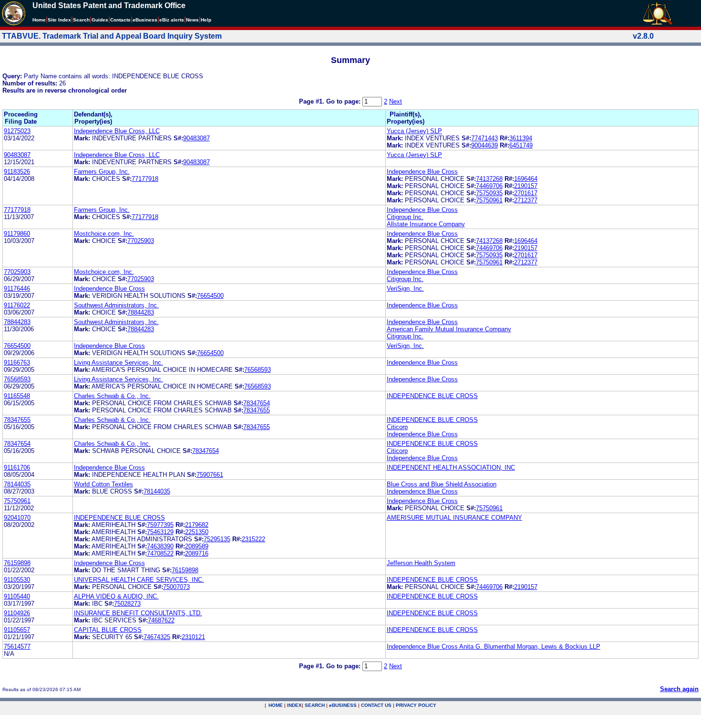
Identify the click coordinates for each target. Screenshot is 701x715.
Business (145, 19)
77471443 (484, 138)
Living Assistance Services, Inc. (118, 362)
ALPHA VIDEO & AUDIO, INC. (116, 596)
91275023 (17, 131)
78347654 (256, 403)
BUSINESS (343, 705)
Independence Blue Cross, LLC (117, 131)
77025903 (140, 240)
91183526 (17, 171)
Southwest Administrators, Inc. (116, 305)
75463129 (160, 532)
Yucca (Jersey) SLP (414, 131)
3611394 (520, 138)
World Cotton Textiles (103, 484)
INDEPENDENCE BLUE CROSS (432, 396)
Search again (679, 689)
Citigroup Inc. (405, 217)
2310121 (193, 637)
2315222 (253, 539)
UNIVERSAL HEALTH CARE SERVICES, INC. (139, 579)
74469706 (489, 185)
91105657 (17, 629)
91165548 (17, 396)
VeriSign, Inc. (405, 288)
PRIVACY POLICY (416, 705)
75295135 (217, 539)
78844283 (140, 312)
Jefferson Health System (421, 563)
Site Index (59, 19)
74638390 (160, 546)
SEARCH (315, 705)
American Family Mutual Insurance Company (449, 329)
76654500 (210, 295)
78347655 (256, 410)
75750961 (489, 200)
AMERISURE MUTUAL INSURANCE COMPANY (454, 517)
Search (81, 19)
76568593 (257, 369)
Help (206, 19)
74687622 (161, 620)
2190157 (525, 185)
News (192, 19)
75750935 (489, 193)
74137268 (489, 178)
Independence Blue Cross (422, 171)
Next (395, 101)
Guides (100, 19)
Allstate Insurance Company (426, 224)
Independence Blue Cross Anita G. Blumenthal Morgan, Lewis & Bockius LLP (493, 646)
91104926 (17, 613)
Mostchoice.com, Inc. (104, 233)
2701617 (525, 193)
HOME (275, 705)
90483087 (196, 138)
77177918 (145, 178)
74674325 (157, 637)
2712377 (525, 200)
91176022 (17, 305)
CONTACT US (376, 705)
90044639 (484, 145)
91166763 (17, 362)
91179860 (17, 233)
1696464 (525, 178)
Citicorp (397, 427)
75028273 (127, 603)
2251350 (196, 532)
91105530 (17, 579)
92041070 (17, 517)
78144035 (17, 484)
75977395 (160, 524)
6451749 (521, 145)
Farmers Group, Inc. (102, 171)
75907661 (209, 474)
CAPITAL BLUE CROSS (108, 629)
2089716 (196, 553)
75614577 (17, 646)
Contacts (120, 19)
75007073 (176, 586)
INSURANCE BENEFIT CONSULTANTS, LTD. (138, 613)
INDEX (294, 705)
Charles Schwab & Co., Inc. (112, 396)
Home (39, 19)
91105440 (17, 596)
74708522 (160, 553)
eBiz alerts (171, 19)
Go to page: (344, 101)
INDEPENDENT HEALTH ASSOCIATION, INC (451, 467)
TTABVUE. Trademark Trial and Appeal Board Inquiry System (112, 36)
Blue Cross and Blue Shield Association (441, 484)
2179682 (196, 524)
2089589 (196, 546)
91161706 (17, 467)
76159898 (17, 563)
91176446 (17, 288)
